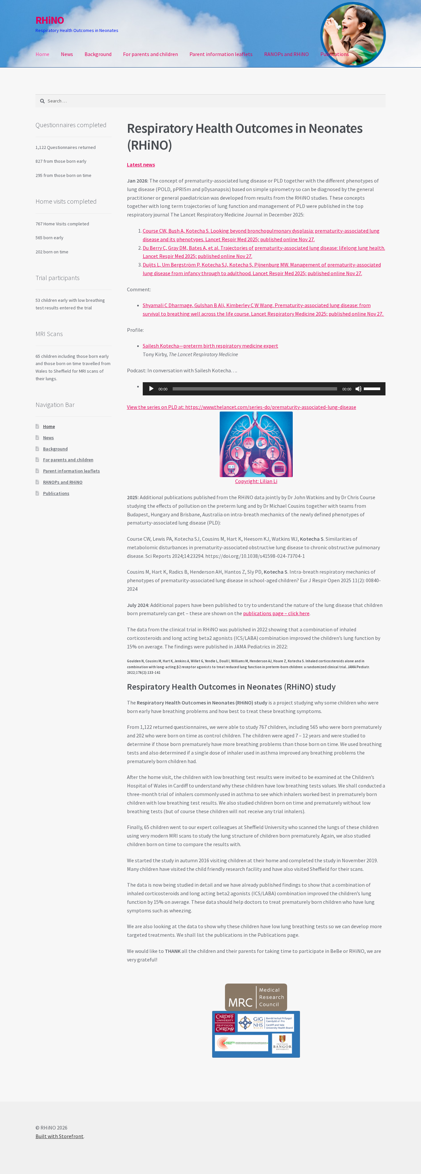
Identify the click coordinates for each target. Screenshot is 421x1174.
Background (98, 54)
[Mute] (358, 389)
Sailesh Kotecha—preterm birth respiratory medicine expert (210, 345)
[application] (264, 388)
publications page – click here (276, 613)
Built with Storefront (60, 1136)
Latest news (141, 164)
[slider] (373, 388)
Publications (334, 54)
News (67, 54)
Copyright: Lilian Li (256, 481)
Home (42, 54)
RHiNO (50, 20)
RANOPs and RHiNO (286, 54)
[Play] (151, 389)
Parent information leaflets (221, 54)
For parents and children (150, 54)
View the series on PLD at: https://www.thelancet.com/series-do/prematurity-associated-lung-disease (241, 407)
